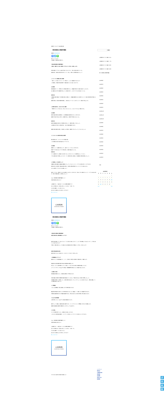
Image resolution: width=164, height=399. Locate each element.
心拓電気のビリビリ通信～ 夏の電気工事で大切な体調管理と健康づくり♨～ (106, 69)
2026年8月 (101, 80)
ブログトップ (105, 46)
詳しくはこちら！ (54, 192)
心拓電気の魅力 (120, 6)
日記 (100, 164)
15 (111, 179)
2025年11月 (101, 115)
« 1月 (98, 186)
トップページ (107, 6)
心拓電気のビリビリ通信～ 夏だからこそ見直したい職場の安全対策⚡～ (106, 65)
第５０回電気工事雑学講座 (104, 72)
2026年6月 (101, 88)
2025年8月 (101, 126)
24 (100, 184)
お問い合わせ (140, 6)
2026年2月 (101, 103)
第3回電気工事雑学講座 (59, 217)
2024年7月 (101, 157)
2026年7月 (101, 84)
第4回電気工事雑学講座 (59, 50)
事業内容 (113, 6)
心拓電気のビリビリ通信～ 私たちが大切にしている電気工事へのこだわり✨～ (106, 57)
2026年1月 (101, 107)
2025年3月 (101, 145)
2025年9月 (101, 122)
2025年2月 (101, 149)
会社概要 (133, 6)
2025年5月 (101, 138)
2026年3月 (101, 99)
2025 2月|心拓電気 (25, 10)
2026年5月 (101, 92)
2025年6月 (101, 134)
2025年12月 (101, 111)
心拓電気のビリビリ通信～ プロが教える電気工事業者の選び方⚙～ (106, 61)
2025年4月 (101, 141)
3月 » (112, 186)
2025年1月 (101, 153)
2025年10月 (101, 118)
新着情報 (98, 378)
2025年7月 (101, 130)
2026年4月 (101, 95)
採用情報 (127, 6)
